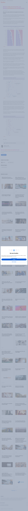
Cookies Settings (14, 258)
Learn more (14, 256)
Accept (14, 259)
